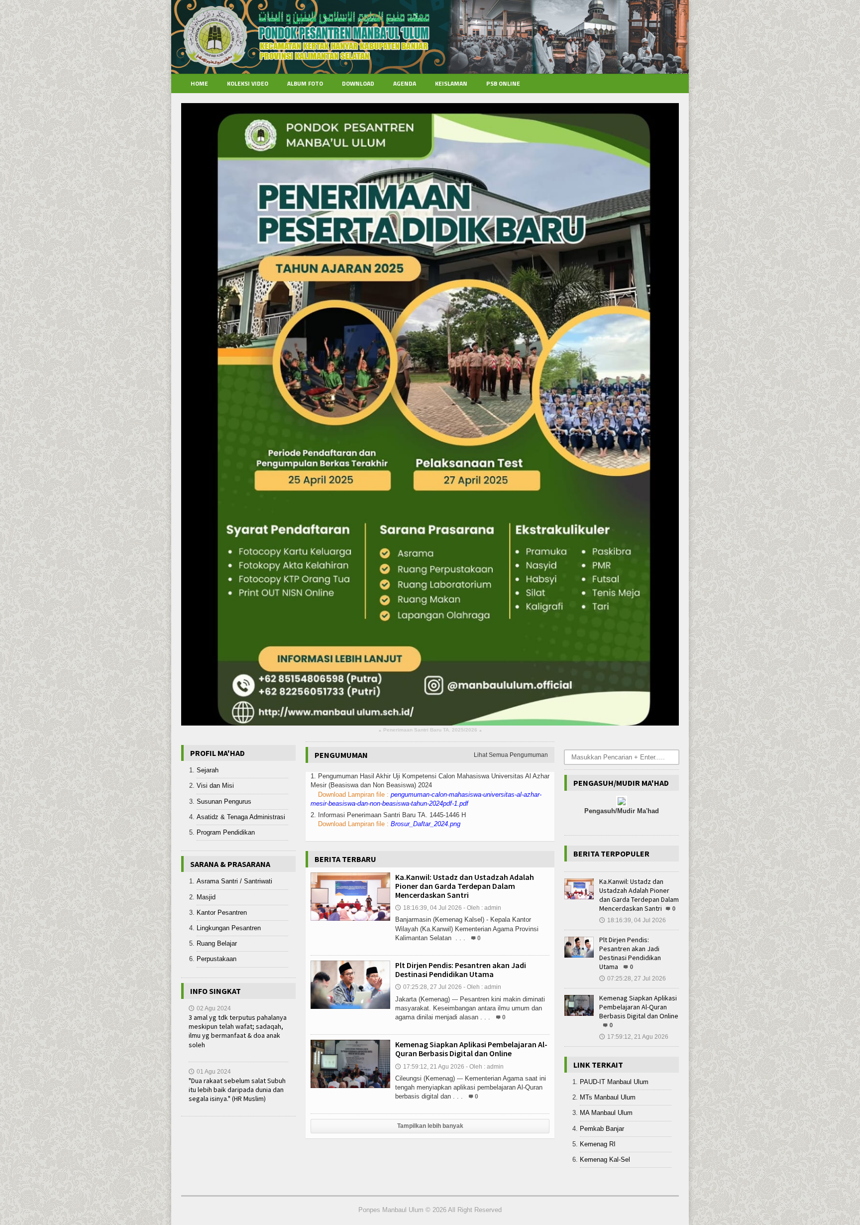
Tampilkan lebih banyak (430, 1125)
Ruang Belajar (217, 943)
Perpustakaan (216, 959)
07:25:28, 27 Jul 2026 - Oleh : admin (448, 986)
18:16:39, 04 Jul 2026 (632, 920)
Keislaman (451, 83)
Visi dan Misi (215, 785)
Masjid (206, 897)
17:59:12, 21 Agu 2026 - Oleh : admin (449, 1066)
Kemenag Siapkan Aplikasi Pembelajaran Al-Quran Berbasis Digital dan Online (471, 1048)
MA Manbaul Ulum (606, 1112)
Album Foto (305, 83)
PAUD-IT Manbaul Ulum (614, 1082)
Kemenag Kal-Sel (605, 1159)
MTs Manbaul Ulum (608, 1097)
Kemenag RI (598, 1144)
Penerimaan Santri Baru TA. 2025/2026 (430, 730)
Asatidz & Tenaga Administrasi (241, 817)
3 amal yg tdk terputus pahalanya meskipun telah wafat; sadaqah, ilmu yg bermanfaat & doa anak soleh (238, 1031)
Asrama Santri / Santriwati (234, 881)
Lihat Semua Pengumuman (511, 754)
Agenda (404, 83)
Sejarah (207, 770)
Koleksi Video (247, 83)
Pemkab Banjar (602, 1128)
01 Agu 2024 (210, 1071)
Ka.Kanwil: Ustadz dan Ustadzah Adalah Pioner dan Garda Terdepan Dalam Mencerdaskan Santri (464, 886)
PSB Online (503, 83)
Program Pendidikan (226, 832)
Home (199, 83)
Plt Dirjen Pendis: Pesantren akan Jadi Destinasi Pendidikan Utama (460, 969)
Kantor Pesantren (222, 912)
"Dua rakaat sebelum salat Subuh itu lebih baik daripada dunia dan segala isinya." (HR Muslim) (237, 1089)
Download (358, 83)
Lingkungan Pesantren (229, 928)
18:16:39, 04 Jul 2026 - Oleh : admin (448, 907)
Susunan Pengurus (224, 801)
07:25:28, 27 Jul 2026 (632, 978)
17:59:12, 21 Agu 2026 (633, 1036)
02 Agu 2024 (210, 1008)
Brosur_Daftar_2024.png (425, 824)
